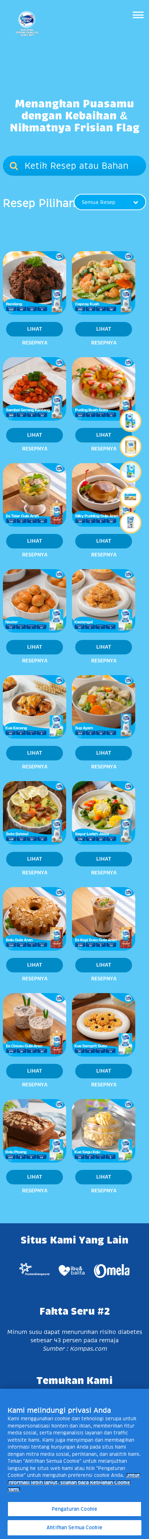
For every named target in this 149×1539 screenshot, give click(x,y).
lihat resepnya (34, 331)
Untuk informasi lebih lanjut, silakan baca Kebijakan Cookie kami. (74, 1482)
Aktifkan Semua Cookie (74, 1527)
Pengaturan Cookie (74, 1509)
